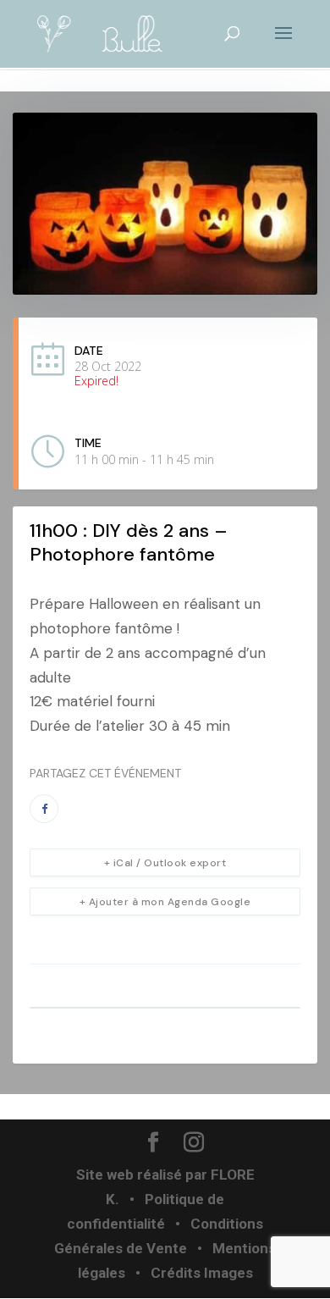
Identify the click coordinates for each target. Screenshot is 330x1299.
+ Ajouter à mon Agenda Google (165, 902)
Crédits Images (202, 1272)
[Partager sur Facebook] (44, 808)
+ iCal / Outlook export (165, 863)
